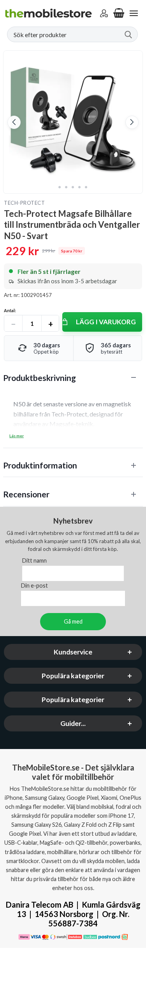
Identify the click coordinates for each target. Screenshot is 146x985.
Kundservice (73, 652)
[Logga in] (104, 13)
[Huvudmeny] (133, 13)
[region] (73, 377)
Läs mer (16, 435)
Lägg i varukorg (106, 322)
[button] (14, 122)
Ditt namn (34, 560)
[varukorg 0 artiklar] (118, 13)
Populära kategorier (73, 676)
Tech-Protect (24, 203)
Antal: (10, 310)
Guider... (73, 723)
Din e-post (34, 585)
